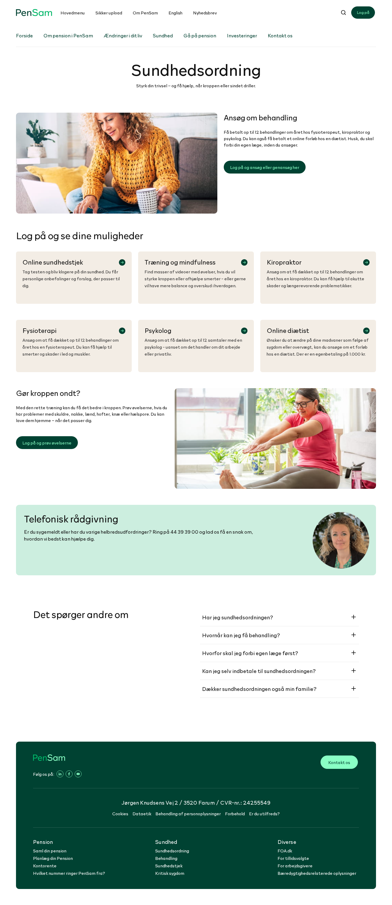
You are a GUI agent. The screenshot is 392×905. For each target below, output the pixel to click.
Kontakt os (280, 35)
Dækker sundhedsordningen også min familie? (259, 688)
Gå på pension (199, 35)
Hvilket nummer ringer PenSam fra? (69, 873)
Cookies (120, 813)
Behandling (166, 858)
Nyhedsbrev (205, 12)
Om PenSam (145, 12)
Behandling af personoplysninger (188, 813)
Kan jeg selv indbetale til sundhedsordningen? (259, 671)
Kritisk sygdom (169, 873)
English (175, 12)
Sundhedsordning (172, 850)
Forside (24, 35)
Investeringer (242, 35)
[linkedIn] (60, 773)
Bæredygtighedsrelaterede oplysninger (317, 873)
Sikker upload (108, 12)
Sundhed (163, 35)
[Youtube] (78, 773)
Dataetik (142, 813)
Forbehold (235, 813)
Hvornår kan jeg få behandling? (241, 635)
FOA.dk (285, 850)
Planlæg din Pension (53, 858)
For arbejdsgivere (295, 865)
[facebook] (69, 773)
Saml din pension (49, 850)
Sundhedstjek (168, 865)
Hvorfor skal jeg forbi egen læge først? (250, 653)
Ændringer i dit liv (123, 35)
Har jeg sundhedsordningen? (237, 617)
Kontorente (45, 865)
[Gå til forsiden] (34, 12)
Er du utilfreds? (264, 813)
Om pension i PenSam (68, 35)
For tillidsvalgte (293, 858)
